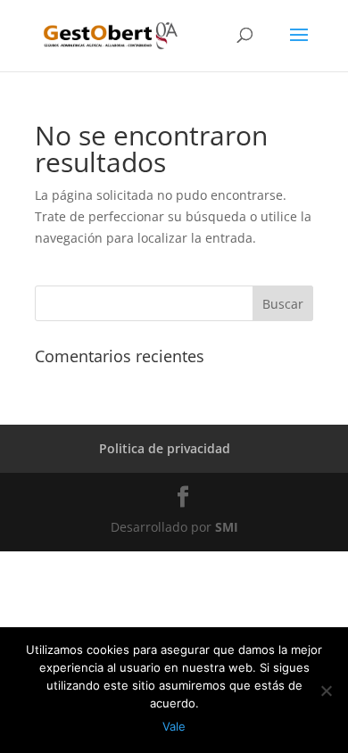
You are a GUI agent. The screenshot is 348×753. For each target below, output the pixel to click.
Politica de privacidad (164, 448)
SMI (226, 526)
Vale (174, 726)
